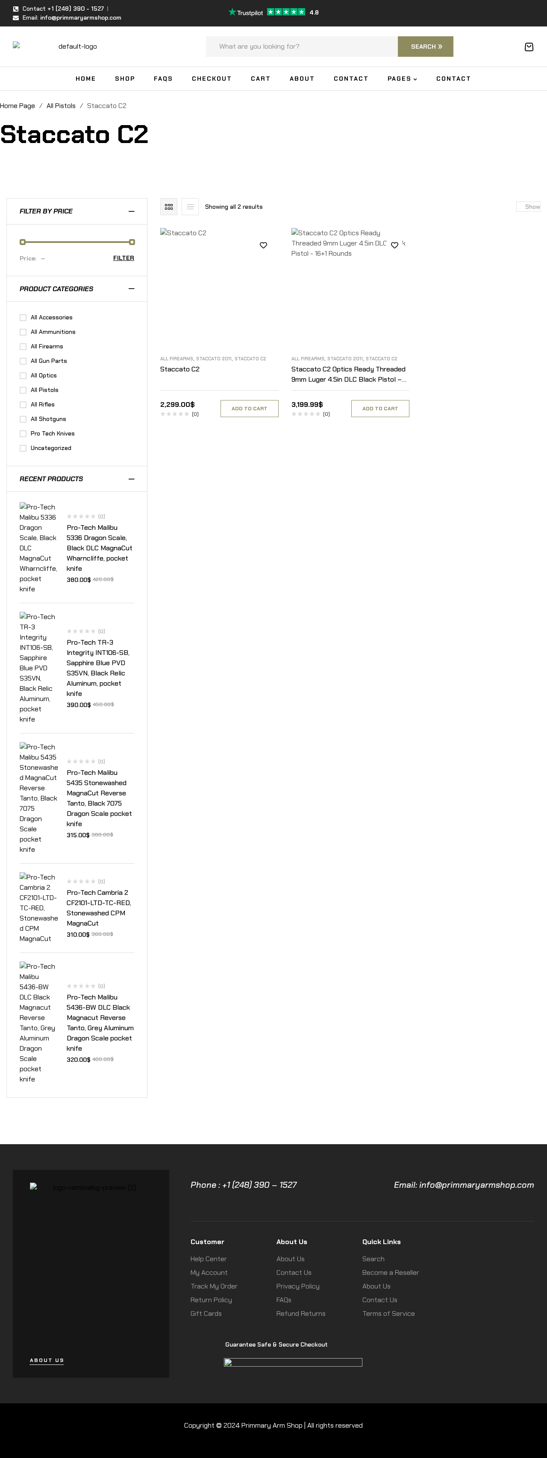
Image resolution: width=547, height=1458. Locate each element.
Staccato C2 (250, 359)
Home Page (17, 105)
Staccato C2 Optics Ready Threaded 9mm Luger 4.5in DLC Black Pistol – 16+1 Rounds (348, 379)
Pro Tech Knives (53, 433)
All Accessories (52, 317)
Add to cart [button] (250, 408)
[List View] (190, 206)
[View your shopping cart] (529, 47)
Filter (123, 258)
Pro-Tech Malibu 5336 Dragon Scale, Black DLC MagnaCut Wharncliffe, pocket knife (99, 548)
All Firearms (176, 359)
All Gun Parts (49, 361)
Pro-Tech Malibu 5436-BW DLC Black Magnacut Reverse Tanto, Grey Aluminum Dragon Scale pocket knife (100, 1023)
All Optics (44, 375)
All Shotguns (48, 419)
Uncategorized (51, 448)
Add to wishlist (263, 245)
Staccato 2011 (214, 359)
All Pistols (61, 105)
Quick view (263, 283)
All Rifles (43, 404)
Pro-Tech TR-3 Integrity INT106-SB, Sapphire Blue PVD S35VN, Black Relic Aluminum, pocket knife (98, 668)
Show (532, 206)
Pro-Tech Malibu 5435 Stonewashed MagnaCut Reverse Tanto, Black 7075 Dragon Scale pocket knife (99, 798)
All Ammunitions (53, 332)
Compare (263, 264)
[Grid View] (168, 206)
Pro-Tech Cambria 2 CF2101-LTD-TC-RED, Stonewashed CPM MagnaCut (99, 908)
